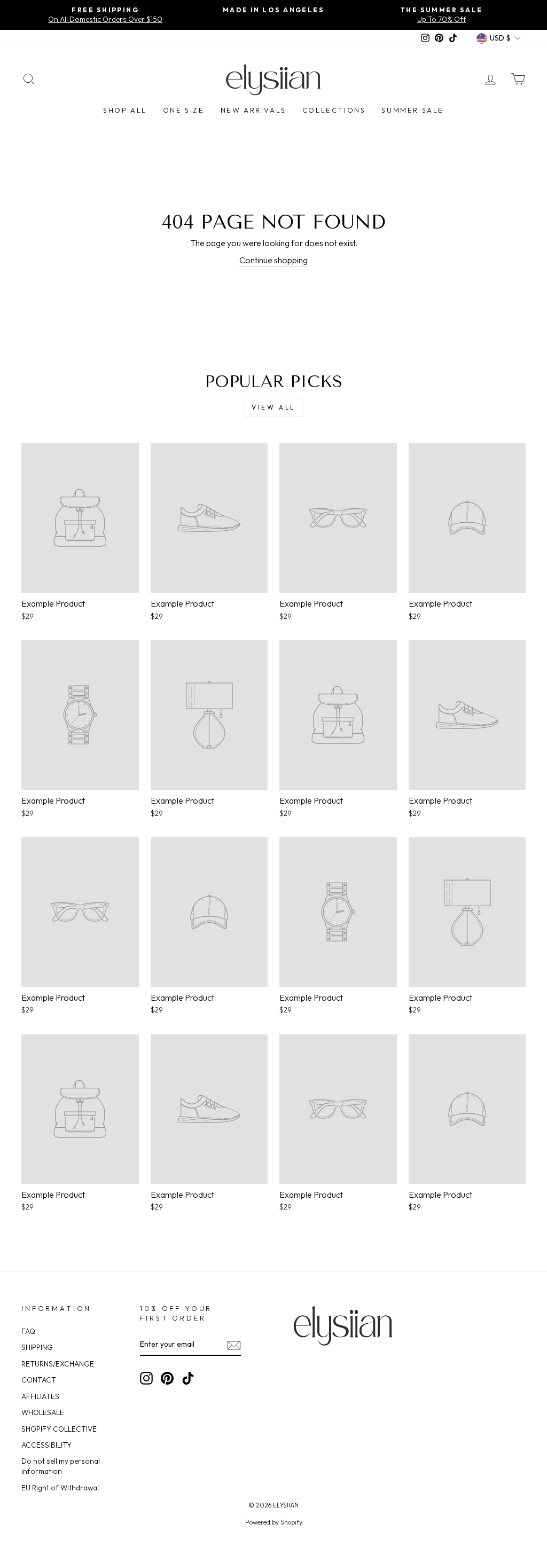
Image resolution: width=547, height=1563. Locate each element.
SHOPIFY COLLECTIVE (59, 1429)
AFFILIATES (40, 1396)
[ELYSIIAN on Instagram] (146, 1378)
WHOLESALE (42, 1412)
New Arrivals (253, 110)
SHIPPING (37, 1347)
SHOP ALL (125, 110)
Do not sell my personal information (60, 1466)
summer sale (412, 110)
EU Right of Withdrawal (60, 1488)
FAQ (28, 1331)
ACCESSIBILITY (46, 1445)
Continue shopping (273, 260)
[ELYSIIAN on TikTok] (188, 1378)
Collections (334, 110)
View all (273, 407)
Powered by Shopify (273, 1522)
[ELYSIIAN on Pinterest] (167, 1378)
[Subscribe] (234, 1345)
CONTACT (38, 1380)
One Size (184, 110)
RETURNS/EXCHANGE (57, 1364)
